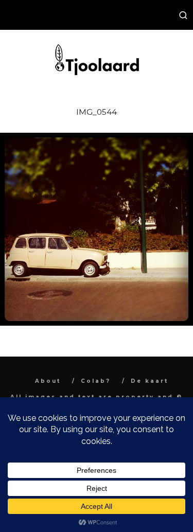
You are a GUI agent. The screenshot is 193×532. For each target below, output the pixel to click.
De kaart (149, 381)
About (48, 381)
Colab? (96, 381)
